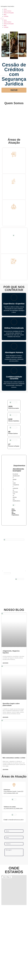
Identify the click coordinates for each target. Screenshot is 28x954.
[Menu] (2, 18)
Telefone (7, 841)
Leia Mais (5, 663)
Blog (5, 14)
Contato (6, 16)
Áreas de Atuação (9, 12)
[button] (3, 489)
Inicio (5, 9)
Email (6, 834)
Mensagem (8, 847)
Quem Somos (7, 11)
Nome (6, 828)
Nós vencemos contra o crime (14, 758)
